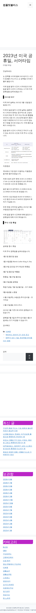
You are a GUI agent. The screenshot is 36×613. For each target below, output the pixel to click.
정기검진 (6, 591)
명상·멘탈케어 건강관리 (12, 564)
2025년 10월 (8, 503)
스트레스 (6, 578)
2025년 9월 (7, 507)
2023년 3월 (7, 524)
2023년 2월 (7, 527)
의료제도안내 (8, 588)
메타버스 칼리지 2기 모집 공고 (17, 335)
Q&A (5, 551)
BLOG (5, 547)
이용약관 (33, 610)
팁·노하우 (6, 598)
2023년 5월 (7, 517)
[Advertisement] (18, 29)
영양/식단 (6, 581)
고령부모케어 (8, 557)
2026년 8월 (7, 479)
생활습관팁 (7, 574)
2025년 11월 (8, 500)
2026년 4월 (7, 493)
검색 (4, 352)
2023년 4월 (7, 520)
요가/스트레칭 (8, 585)
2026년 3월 (7, 496)
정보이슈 (6, 595)
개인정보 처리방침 (23, 610)
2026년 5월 (7, 490)
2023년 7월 (7, 510)
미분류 (8, 332)
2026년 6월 (7, 486)
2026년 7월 (7, 483)
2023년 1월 (7, 530)
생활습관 (6, 571)
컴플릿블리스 (10, 5)
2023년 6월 (7, 513)
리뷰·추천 (6, 561)
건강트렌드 (7, 554)
